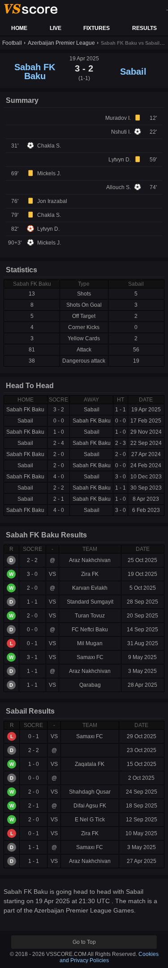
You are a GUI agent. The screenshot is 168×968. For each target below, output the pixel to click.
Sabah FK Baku (34, 71)
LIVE (55, 28)
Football (12, 43)
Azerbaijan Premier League (61, 43)
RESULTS (144, 28)
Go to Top (84, 942)
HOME (19, 28)
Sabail (133, 71)
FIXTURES (96, 28)
